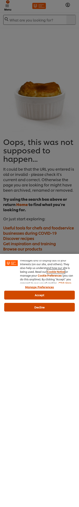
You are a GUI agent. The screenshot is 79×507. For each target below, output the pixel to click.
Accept (39, 295)
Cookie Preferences (50, 275)
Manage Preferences (39, 287)
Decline (39, 307)
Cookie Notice (56, 271)
